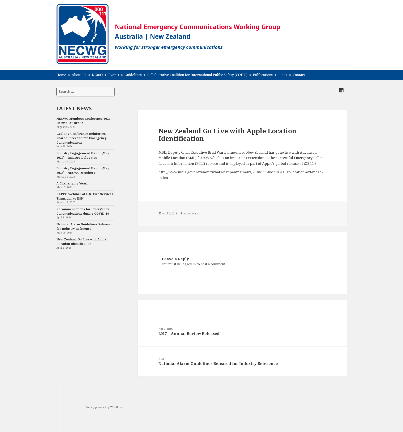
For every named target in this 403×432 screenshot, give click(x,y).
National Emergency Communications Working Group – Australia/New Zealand (197, 33)
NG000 (97, 75)
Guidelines (133, 75)
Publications (263, 75)
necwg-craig (190, 213)
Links (282, 75)
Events (113, 75)
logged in (189, 264)
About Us (79, 75)
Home (61, 75)
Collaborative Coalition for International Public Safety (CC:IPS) (197, 75)
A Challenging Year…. (72, 183)
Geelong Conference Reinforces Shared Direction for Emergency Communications (81, 138)
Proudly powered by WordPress (104, 407)
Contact (299, 75)
